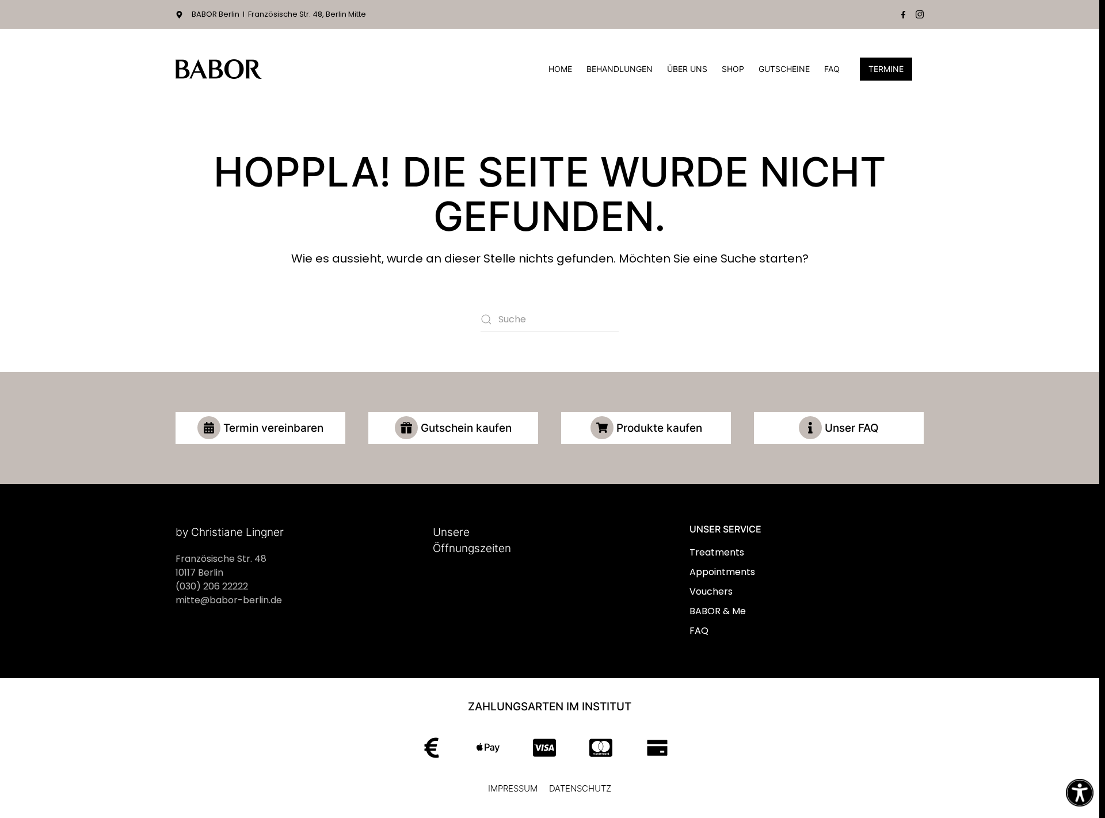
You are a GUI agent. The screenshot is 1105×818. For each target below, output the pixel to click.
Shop (733, 69)
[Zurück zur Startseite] (219, 69)
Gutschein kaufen (466, 428)
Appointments (722, 572)
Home (560, 69)
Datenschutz (580, 788)
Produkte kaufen (659, 428)
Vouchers (711, 591)
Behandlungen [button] (619, 69)
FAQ (832, 69)
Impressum (513, 788)
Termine (886, 69)
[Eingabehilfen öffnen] (1079, 792)
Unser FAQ (852, 428)
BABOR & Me (717, 611)
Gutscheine (784, 69)
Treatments (716, 552)
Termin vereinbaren (273, 428)
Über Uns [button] (687, 69)
